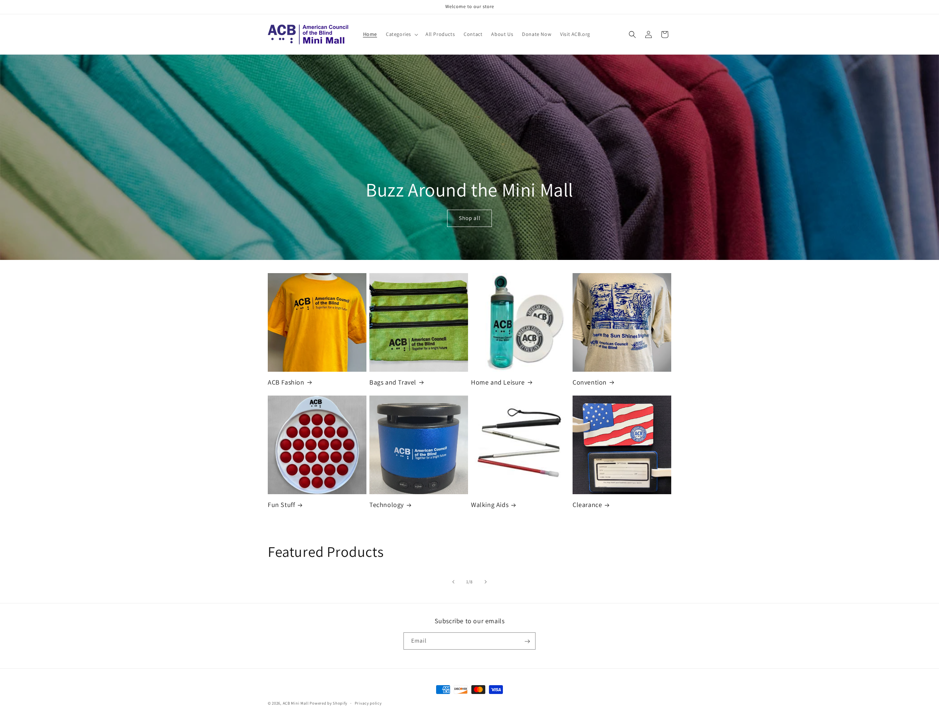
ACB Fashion (286, 382)
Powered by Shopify (328, 703)
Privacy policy (368, 702)
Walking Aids (489, 504)
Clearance (587, 504)
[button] (401, 34)
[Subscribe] (527, 641)
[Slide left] (453, 582)
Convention (590, 382)
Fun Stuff (281, 504)
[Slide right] (486, 582)
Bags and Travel (392, 382)
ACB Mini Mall (296, 703)
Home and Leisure (498, 382)
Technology (386, 504)
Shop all (470, 218)
